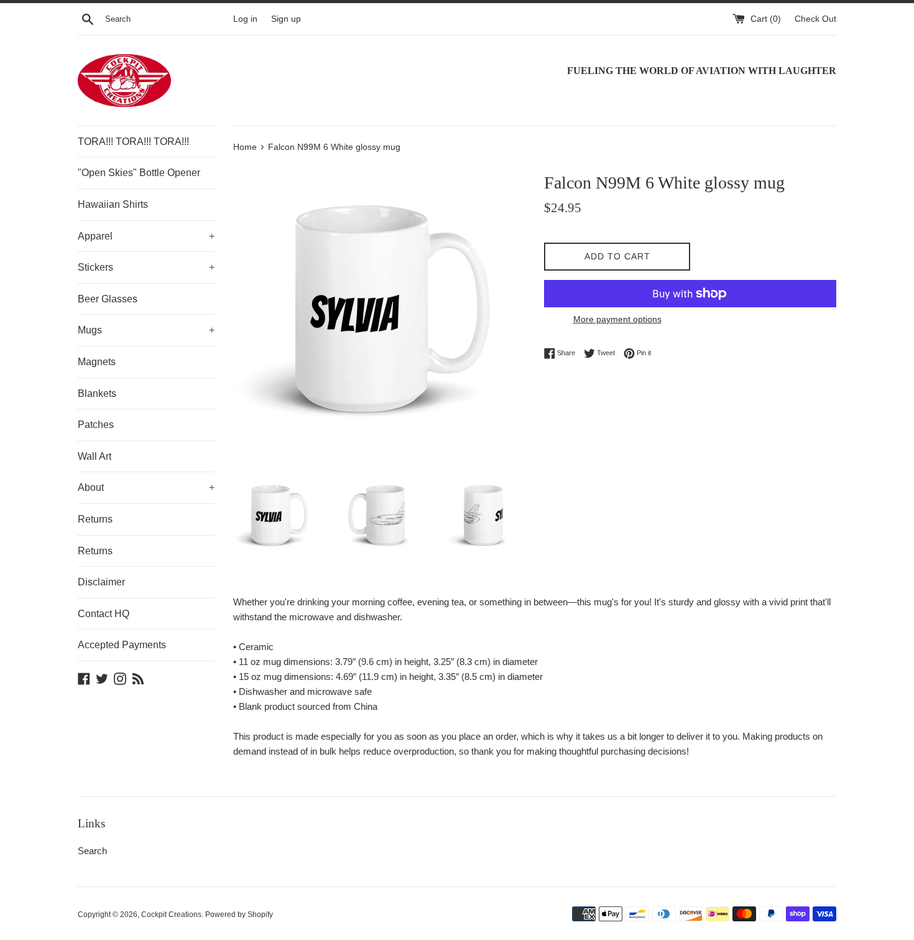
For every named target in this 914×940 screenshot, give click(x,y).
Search (92, 850)
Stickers (146, 267)
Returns (95, 519)
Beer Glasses (107, 299)
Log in (245, 19)
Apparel (146, 236)
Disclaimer (101, 582)
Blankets (97, 393)
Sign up (286, 19)
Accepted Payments (122, 645)
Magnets (97, 361)
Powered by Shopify (239, 914)
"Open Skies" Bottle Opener (139, 172)
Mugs (146, 330)
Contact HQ (103, 613)
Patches (96, 424)
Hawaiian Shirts (113, 204)
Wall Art (94, 456)
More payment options (617, 319)
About (146, 487)
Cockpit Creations (171, 914)
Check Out (815, 19)
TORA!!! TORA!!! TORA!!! (133, 141)
